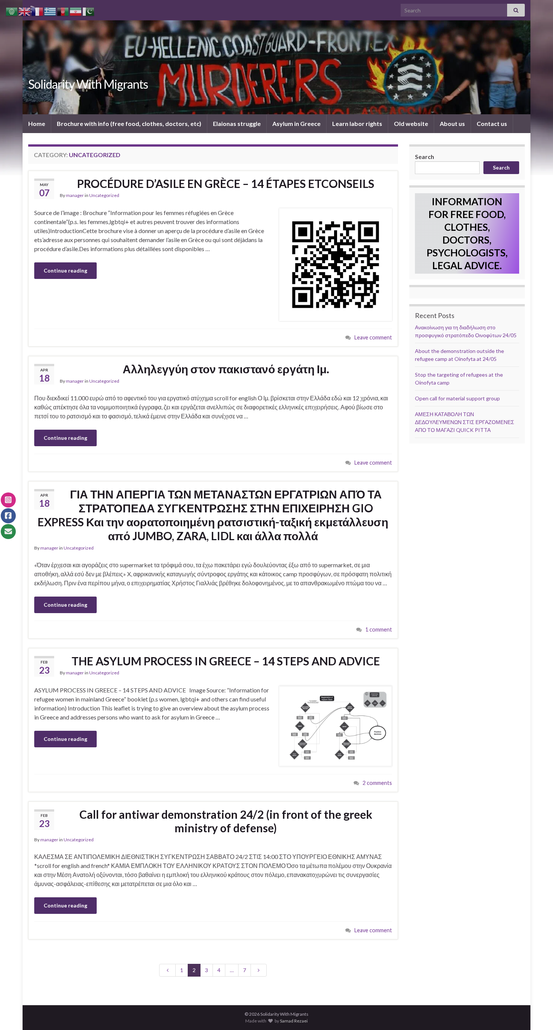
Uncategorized (104, 195)
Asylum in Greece (296, 123)
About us (452, 123)
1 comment (378, 629)
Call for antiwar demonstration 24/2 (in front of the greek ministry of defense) (225, 821)
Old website (411, 123)
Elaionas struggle (237, 123)
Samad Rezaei (294, 1021)
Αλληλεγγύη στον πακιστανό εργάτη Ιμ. (226, 369)
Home (36, 123)
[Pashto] (63, 10)
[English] (24, 10)
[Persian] (76, 10)
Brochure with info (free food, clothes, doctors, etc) (129, 123)
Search (424, 156)
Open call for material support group (457, 398)
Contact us (492, 123)
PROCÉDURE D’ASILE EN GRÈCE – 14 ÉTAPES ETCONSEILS (225, 183)
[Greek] (50, 10)
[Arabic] (12, 10)
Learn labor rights (357, 123)
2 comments (377, 783)
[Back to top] (536, 1013)
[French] (37, 10)
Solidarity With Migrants (88, 84)
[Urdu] (88, 10)
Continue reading (65, 270)
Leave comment (373, 337)
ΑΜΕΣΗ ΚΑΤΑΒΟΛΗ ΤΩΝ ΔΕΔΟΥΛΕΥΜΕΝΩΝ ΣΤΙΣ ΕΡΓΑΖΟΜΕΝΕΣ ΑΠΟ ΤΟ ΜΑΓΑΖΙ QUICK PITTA (464, 422)
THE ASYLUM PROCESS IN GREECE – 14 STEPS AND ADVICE (225, 661)
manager (75, 195)
